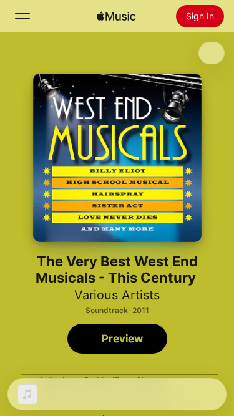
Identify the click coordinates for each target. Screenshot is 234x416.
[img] (116, 16)
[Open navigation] (22, 16)
